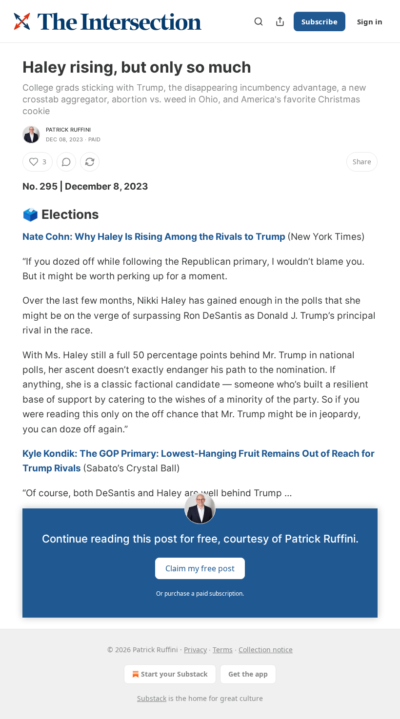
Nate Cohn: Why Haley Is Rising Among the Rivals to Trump (153, 236)
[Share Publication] (280, 21)
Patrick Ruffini (68, 129)
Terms (223, 649)
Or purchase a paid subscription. (200, 593)
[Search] (258, 21)
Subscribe (319, 21)
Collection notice (266, 649)
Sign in (369, 21)
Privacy (195, 649)
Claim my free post (200, 568)
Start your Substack (174, 674)
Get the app (248, 674)
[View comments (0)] (66, 162)
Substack (151, 698)
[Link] (9, 214)
